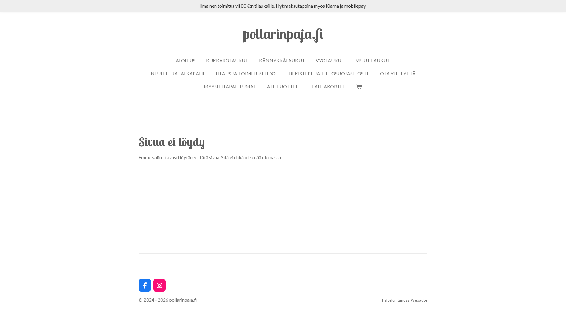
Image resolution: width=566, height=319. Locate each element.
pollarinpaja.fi (283, 34)
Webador (419, 300)
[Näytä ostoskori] (359, 87)
